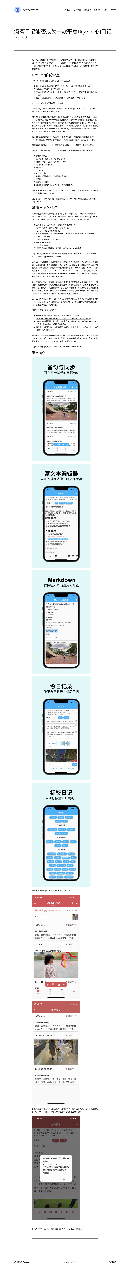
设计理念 (62, 1229)
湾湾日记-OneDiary (31, 10)
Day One (71, 1229)
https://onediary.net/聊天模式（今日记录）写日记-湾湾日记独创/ (63, 318)
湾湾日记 (54, 1229)
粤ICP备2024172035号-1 (69, 1262)
